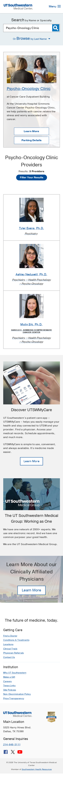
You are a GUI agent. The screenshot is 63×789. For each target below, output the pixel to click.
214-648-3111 (12, 744)
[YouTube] (19, 753)
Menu (53, 6)
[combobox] (31, 28)
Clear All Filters (31, 185)
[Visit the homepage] (18, 6)
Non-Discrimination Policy (17, 694)
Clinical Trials (10, 648)
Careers (7, 681)
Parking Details (31, 140)
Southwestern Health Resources (37, 769)
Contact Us (9, 657)
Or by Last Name (30, 38)
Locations (8, 644)
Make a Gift (9, 677)
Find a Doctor (10, 635)
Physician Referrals (13, 652)
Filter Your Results (31, 177)
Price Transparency (13, 698)
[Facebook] (5, 753)
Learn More (31, 131)
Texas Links (9, 685)
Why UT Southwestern (14, 672)
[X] (12, 753)
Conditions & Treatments (16, 640)
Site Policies (9, 689)
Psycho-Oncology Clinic (29, 88)
